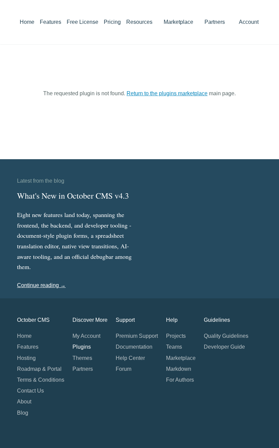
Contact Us (30, 391)
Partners (214, 22)
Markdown (178, 369)
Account (249, 22)
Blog (22, 413)
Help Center (130, 358)
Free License (82, 22)
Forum (123, 369)
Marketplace (179, 22)
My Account (86, 336)
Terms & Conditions (40, 380)
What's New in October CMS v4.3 (73, 195)
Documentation (134, 347)
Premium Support (137, 336)
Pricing (112, 22)
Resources (140, 22)
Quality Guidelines (226, 336)
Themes (82, 358)
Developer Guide (224, 347)
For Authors (180, 380)
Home (27, 22)
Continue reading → (41, 285)
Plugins (81, 347)
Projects (176, 336)
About (24, 401)
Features (50, 22)
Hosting (26, 358)
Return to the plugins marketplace (167, 93)
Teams (174, 347)
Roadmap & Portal (39, 369)
